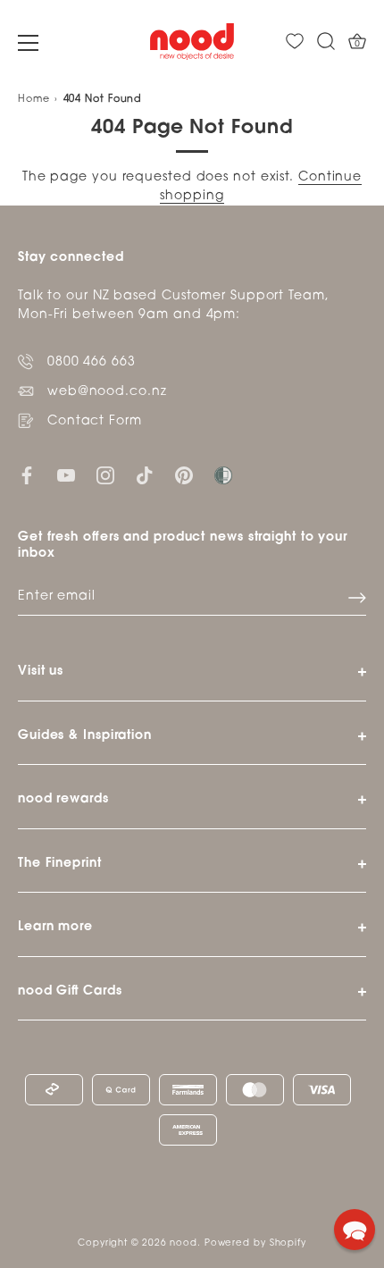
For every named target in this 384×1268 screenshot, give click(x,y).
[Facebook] (27, 476)
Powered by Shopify (255, 1243)
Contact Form (94, 421)
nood (183, 1243)
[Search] (326, 41)
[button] (354, 1229)
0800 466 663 (91, 362)
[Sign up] (357, 598)
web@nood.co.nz (107, 392)
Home (34, 100)
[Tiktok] (145, 476)
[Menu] (28, 43)
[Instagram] (105, 476)
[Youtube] (66, 476)
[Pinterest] (184, 476)
